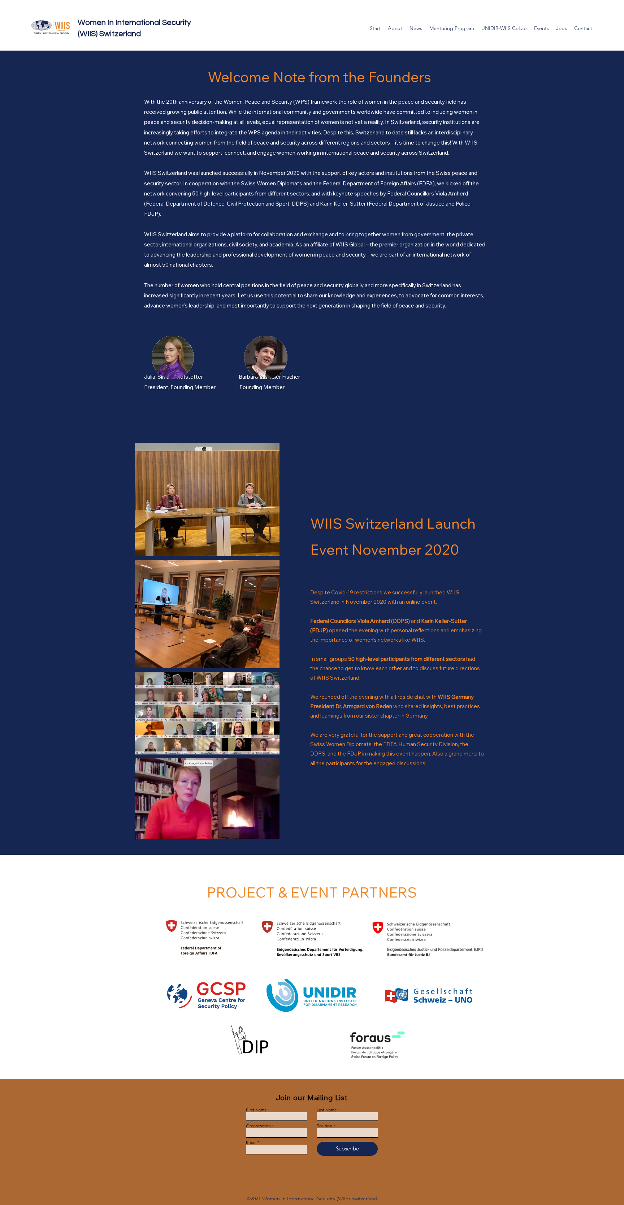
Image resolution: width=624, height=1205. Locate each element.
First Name (256, 1110)
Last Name (327, 1110)
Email (251, 1142)
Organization (258, 1126)
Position (324, 1126)
